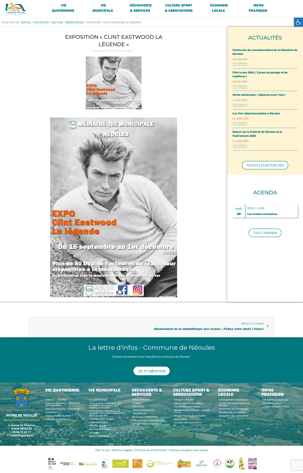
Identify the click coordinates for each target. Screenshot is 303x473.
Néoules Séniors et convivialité (190, 415)
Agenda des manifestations (188, 403)
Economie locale (219, 8)
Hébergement (140, 413)
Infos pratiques (258, 8)
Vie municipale (104, 390)
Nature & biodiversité (143, 410)
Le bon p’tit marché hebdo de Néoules (234, 404)
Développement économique (233, 399)
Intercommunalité (98, 422)
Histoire (136, 403)
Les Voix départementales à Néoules (256, 113)
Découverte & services (141, 8)
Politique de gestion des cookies (189, 450)
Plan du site (102, 450)
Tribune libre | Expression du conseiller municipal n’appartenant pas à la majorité (107, 413)
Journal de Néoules (99, 436)
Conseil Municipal (98, 399)
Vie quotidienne (63, 8)
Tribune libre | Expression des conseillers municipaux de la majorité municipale (105, 405)
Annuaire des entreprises (146, 423)
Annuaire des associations (188, 422)
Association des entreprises (233, 415)
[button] (298, 22)
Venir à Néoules (141, 399)
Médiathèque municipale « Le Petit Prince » (192, 411)
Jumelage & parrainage (101, 418)
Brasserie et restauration (145, 416)
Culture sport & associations (179, 8)
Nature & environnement (58, 419)
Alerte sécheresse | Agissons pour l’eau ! (259, 94)
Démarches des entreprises (233, 408)
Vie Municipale (102, 8)
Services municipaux (100, 429)
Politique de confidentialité (151, 450)
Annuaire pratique (271, 403)
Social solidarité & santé (58, 415)
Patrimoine (138, 406)
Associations (180, 419)
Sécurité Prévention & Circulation (63, 408)
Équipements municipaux (187, 406)
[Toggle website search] (285, 5)
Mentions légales (122, 450)
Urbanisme (51, 412)
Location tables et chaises (275, 406)
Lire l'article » (240, 63)
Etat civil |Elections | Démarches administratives (63, 404)
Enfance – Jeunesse (56, 399)
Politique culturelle (183, 399)
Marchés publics (98, 425)
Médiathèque (125, 50)
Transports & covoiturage (146, 420)
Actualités (94, 432)
